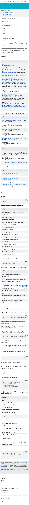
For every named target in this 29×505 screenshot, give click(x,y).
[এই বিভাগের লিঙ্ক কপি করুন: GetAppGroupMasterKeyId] (19, 378)
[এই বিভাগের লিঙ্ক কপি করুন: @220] (6, 197)
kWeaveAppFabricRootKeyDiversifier (11, 129)
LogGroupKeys (5, 162)
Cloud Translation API (10, 12)
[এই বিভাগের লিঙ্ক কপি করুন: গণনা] (6, 192)
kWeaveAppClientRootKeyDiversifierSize (13, 82)
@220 (3, 64)
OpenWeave (3, 18)
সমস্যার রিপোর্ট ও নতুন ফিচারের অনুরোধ (9, 488)
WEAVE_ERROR (5, 157)
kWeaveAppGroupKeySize (8, 65)
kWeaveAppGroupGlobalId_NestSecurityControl (14, 106)
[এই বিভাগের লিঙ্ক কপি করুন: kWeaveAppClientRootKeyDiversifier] (25, 313)
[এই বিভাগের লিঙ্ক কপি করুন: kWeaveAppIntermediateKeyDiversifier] (2, 353)
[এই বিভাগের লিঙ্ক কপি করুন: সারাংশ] (7, 57)
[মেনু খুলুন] (2, 1)
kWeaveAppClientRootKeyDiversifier (11, 120)
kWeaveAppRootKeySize (8, 67)
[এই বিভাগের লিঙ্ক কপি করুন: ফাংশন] (7, 373)
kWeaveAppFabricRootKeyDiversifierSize (12, 79)
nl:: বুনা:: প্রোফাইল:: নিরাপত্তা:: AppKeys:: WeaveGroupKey (14, 184)
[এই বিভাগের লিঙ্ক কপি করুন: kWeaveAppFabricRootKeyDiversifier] (26, 332)
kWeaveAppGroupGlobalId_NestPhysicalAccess (14, 97)
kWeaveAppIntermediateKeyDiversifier (12, 138)
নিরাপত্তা (5, 293)
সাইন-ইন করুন (24, 1)
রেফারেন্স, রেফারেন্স (7, 6)
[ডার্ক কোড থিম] (25, 200)
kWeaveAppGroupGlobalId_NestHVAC (11, 103)
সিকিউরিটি (10, 298)
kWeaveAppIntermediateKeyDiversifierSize (13, 85)
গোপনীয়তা (8, 498)
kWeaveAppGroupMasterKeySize (10, 72)
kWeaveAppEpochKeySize (8, 69)
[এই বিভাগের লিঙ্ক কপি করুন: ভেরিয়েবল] (10, 308)
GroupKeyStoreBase (13, 153)
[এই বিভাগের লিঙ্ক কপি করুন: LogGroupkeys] (11, 449)
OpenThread (4, 482)
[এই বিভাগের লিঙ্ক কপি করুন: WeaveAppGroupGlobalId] (18, 259)
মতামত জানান (5, 21)
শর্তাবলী (3, 498)
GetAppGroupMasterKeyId (8, 152)
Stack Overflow (4, 492)
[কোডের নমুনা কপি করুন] (27, 200)
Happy (2, 480)
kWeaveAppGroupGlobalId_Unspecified (12, 95)
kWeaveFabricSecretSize (8, 78)
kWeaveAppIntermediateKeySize (10, 75)
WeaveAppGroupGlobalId (8, 94)
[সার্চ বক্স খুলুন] (19, 1)
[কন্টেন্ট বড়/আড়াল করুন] (11, 25)
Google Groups (4, 490)
